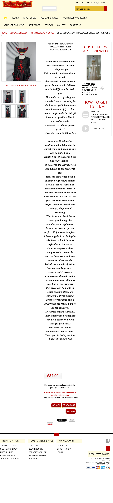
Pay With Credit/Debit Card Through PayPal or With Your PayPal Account (100, 117)
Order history (64, 449)
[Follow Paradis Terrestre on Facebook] (108, 442)
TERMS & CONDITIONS (10, 459)
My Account (63, 446)
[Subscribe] (108, 448)
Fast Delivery (97, 129)
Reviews (71, 411)
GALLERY (61, 25)
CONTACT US (75, 25)
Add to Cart (69, 405)
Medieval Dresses (49, 18)
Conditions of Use (37, 452)
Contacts (33, 446)
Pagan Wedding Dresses (75, 18)
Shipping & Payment (38, 455)
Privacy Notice (7, 455)
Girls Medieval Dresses (42, 33)
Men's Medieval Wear (14, 25)
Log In (60, 452)
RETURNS (33, 459)
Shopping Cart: (83, 3)
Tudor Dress (29, 18)
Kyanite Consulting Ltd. (103, 463)
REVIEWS (49, 25)
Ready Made (34, 25)
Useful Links (6, 452)
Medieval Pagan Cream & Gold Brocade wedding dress (90, 91)
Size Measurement (9, 449)
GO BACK (56, 405)
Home (4, 33)
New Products (36, 449)
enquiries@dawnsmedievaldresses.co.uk (61, 398)
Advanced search (9, 446)
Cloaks (15, 18)
